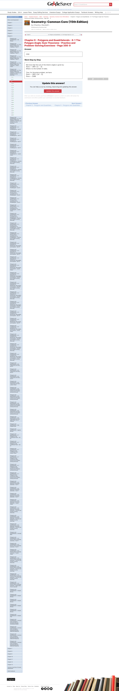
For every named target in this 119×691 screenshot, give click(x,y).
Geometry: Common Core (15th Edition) (59, 16)
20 (12, 104)
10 (12, 83)
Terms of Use (30, 686)
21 (12, 106)
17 (12, 98)
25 (12, 115)
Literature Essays (55, 12)
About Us (18, 686)
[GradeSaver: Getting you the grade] (59, 4)
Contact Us (9, 686)
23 (12, 110)
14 (12, 91)
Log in (108, 12)
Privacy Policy (24, 686)
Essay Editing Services (40, 12)
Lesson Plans (27, 12)
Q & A (20, 12)
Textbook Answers (87, 12)
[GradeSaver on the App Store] (11, 679)
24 (12, 112)
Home (25, 16)
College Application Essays (71, 12)
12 (12, 87)
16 (12, 96)
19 (12, 102)
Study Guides (12, 12)
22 (12, 108)
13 (12, 89)
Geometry (45, 16)
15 (12, 94)
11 (12, 85)
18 (12, 100)
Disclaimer (36, 686)
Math (40, 16)
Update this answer (52, 91)
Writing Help (99, 12)
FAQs (14, 686)
